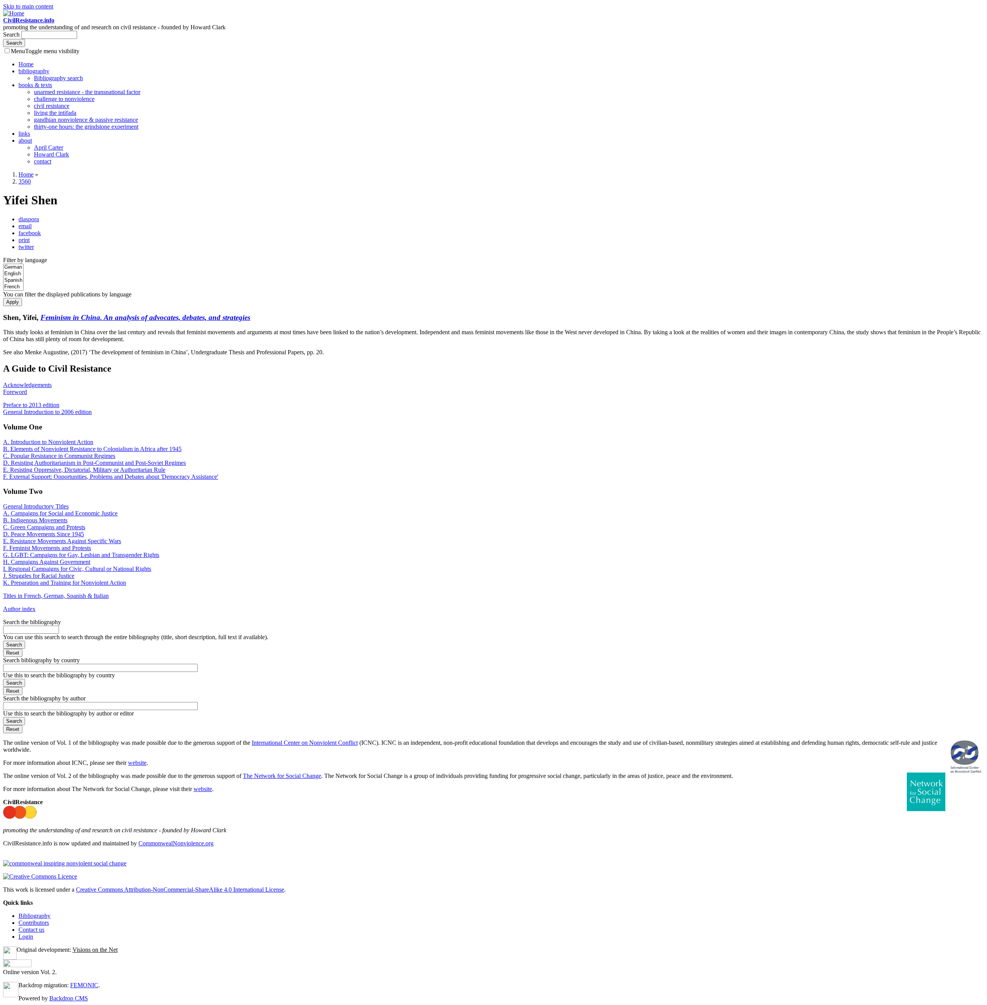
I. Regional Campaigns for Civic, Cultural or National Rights (77, 569)
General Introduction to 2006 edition (47, 412)
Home (26, 64)
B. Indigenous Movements (35, 520)
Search (12, 34)
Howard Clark (51, 154)
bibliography (34, 71)
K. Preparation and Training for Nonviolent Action (64, 582)
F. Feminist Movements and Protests (47, 548)
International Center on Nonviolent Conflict (305, 742)
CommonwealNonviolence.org (176, 843)
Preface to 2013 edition (31, 405)
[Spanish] (13, 280)
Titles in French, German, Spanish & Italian (56, 596)
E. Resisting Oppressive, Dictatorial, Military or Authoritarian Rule (84, 469)
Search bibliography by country (41, 660)
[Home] (13, 13)
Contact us (31, 929)
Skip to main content (28, 6)
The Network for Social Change (282, 776)
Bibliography (35, 915)
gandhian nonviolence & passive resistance (86, 119)
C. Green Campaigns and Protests (44, 527)
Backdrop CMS (68, 998)
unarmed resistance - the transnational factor (87, 92)
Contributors (34, 922)
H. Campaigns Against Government (46, 562)
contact (42, 161)
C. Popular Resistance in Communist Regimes (59, 456)
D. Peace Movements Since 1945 (43, 534)
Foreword (15, 392)
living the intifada (55, 112)
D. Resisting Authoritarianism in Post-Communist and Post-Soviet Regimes (94, 463)
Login (26, 936)
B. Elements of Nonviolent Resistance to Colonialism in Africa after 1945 (92, 449)
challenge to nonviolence (64, 99)
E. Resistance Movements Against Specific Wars (62, 541)
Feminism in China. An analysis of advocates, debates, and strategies (145, 317)
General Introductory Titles (36, 506)
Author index (19, 609)
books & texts (35, 85)
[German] (13, 267)
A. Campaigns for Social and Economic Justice (60, 513)
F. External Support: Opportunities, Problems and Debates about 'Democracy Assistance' (110, 476)
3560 (25, 181)
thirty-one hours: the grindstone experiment (86, 126)
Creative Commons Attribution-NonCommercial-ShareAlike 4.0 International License (180, 889)
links (24, 133)
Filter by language (25, 260)
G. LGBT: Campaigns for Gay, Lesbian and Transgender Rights (81, 555)
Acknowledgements (27, 385)
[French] (13, 287)
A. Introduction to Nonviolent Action (48, 442)
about (25, 140)
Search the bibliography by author (44, 698)
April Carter (48, 147)
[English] (13, 274)
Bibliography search (58, 78)
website (137, 762)
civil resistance (51, 106)
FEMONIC (84, 985)
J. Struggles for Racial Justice (38, 575)
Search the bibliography (32, 622)
